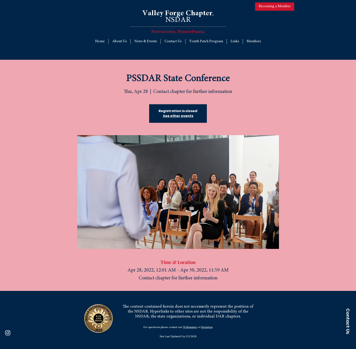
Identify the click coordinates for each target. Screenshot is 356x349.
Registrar (207, 327)
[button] (235, 41)
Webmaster (190, 327)
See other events (178, 116)
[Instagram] (7, 332)
